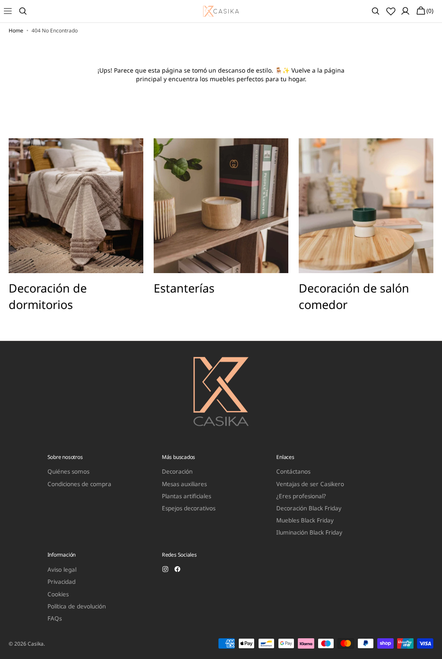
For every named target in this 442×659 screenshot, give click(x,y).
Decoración (177, 471)
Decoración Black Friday (308, 508)
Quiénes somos (68, 471)
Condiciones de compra (79, 484)
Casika (36, 643)
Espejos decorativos (188, 508)
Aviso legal (61, 569)
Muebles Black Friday (305, 520)
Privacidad (61, 582)
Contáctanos (293, 471)
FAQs (54, 618)
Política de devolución (76, 606)
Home (16, 30)
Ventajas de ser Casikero (310, 484)
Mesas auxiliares (184, 484)
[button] (12, 11)
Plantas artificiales (186, 496)
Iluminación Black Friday (309, 532)
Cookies (58, 594)
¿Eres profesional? (301, 496)
